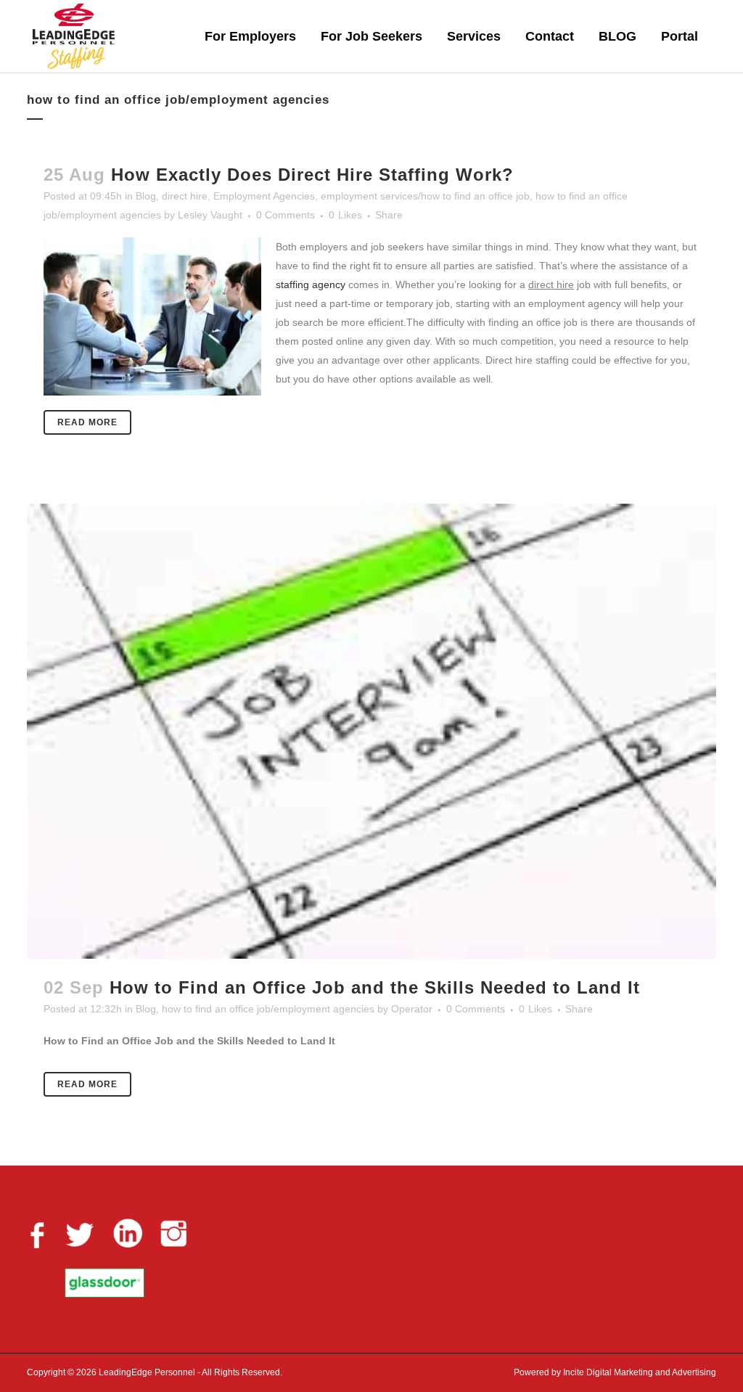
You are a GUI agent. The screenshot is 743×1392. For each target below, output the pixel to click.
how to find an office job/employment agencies (268, 1009)
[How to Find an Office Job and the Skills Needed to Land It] (371, 731)
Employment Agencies (264, 196)
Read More (87, 422)
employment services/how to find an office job (425, 196)
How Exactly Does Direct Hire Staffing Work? (312, 174)
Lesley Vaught (210, 215)
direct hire (185, 196)
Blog (146, 196)
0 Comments (285, 215)
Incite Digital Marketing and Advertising (638, 1372)
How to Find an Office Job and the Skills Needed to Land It (375, 987)
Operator (411, 1009)
